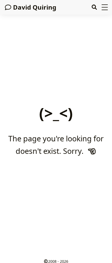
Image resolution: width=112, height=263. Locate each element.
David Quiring (34, 7)
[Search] (94, 7)
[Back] (92, 151)
